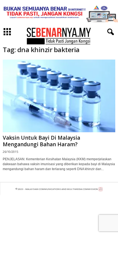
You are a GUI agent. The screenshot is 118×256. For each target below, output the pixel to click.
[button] (109, 32)
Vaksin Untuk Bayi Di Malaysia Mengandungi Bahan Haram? (41, 141)
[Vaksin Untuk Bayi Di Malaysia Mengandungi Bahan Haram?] (59, 96)
